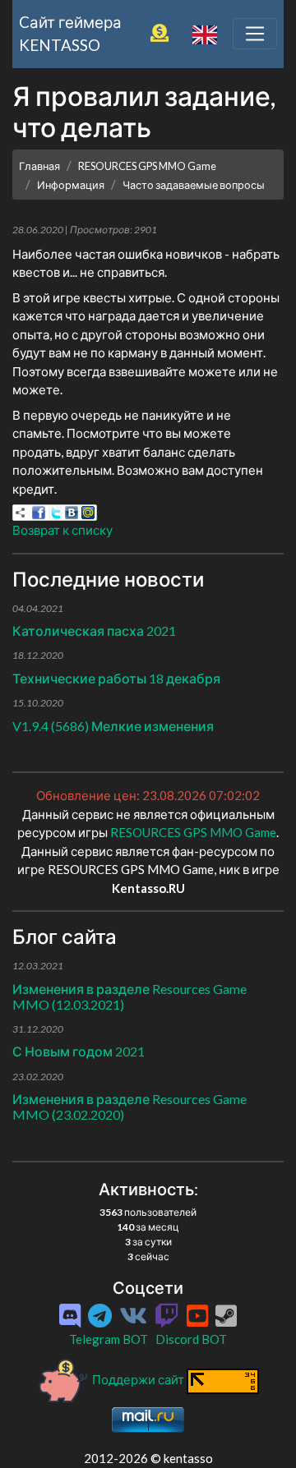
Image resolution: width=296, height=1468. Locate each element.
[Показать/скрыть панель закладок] (20, 512)
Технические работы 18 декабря (116, 678)
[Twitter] (55, 512)
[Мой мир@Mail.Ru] (88, 512)
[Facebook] (38, 512)
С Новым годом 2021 (78, 1051)
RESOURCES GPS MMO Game (147, 166)
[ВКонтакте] (71, 512)
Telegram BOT (108, 1339)
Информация (70, 184)
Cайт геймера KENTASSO (70, 33)
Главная (39, 166)
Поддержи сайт (138, 1379)
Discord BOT (191, 1339)
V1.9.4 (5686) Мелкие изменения (113, 726)
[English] (204, 32)
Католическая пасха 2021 (94, 630)
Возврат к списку (62, 529)
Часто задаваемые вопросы (194, 184)
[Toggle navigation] (255, 33)
